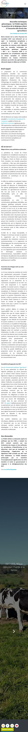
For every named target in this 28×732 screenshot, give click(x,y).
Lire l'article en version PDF (18, 33)
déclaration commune (7, 123)
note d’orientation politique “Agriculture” (15, 367)
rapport (8, 403)
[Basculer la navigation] (25, 4)
